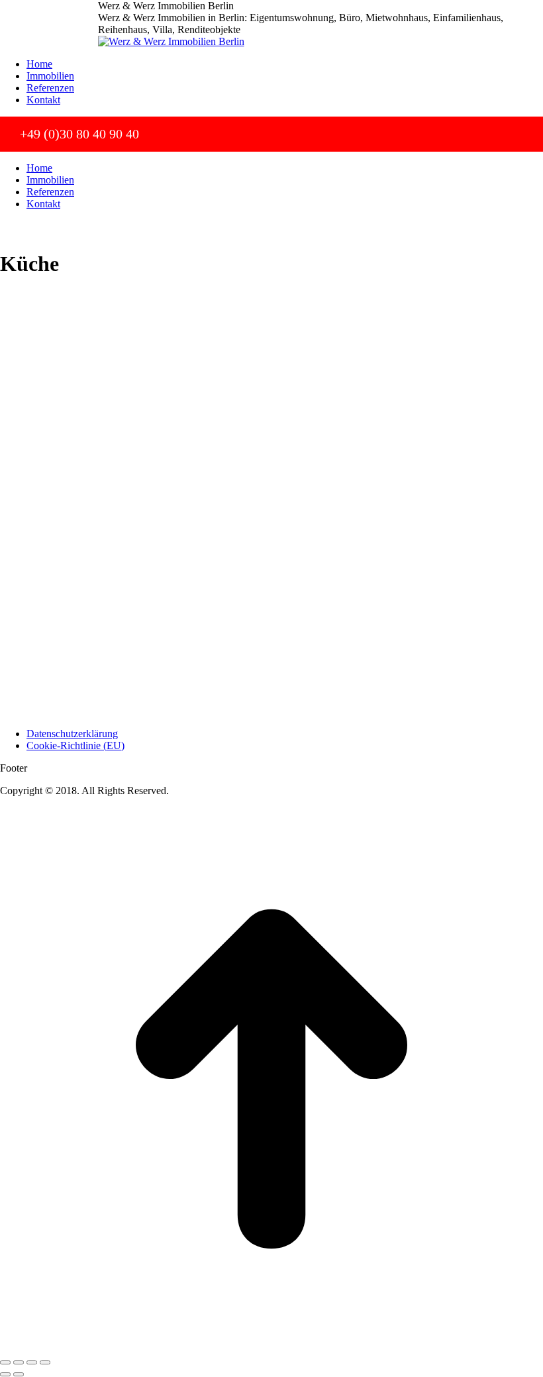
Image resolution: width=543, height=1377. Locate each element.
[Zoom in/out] (45, 1362)
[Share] (18, 1362)
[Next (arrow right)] (18, 1374)
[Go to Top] (271, 1346)
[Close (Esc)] (5, 1362)
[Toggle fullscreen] (31, 1362)
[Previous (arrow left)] (5, 1374)
